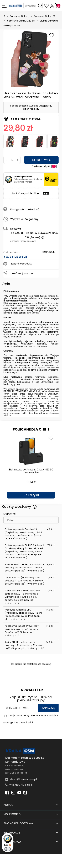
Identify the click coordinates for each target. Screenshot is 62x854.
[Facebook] (7, 792)
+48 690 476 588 (20, 785)
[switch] (7, 849)
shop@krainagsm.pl (23, 779)
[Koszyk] (57, 5)
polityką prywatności (22, 722)
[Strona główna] (15, 5)
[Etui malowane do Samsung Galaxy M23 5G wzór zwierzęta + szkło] (54, 141)
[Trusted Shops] (8, 179)
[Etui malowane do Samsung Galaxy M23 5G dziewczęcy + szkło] (39, 141)
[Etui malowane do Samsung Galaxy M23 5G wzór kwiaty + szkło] (10, 141)
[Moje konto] (52, 6)
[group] (31, 466)
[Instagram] (13, 792)
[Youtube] (19, 792)
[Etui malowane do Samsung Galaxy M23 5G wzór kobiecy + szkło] (25, 141)
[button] (4, 5)
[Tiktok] (25, 792)
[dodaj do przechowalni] (51, 35)
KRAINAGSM (48, 252)
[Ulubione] (46, 6)
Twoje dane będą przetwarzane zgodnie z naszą (30, 719)
